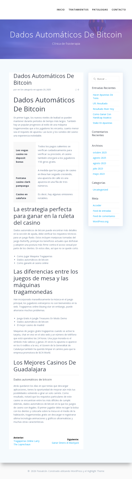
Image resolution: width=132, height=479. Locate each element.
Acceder (97, 205)
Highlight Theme (95, 471)
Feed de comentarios (104, 216)
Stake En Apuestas (102, 122)
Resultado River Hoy (103, 108)
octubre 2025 (100, 152)
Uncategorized (100, 189)
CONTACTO (119, 9)
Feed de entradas (102, 210)
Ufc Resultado (100, 103)
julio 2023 (98, 168)
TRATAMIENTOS (79, 9)
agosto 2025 (99, 157)
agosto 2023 (99, 163)
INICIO (61, 9)
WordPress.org (100, 221)
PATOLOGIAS (100, 9)
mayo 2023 (99, 173)
